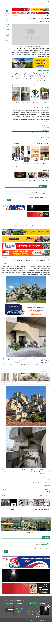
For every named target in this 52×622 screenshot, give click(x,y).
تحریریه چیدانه (43, 137)
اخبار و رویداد (46, 16)
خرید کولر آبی (46, 127)
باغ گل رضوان (46, 130)
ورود (37, 606)
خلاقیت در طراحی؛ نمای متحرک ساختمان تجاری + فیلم (6, 18)
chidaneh (19, 604)
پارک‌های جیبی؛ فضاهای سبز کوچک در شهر (6, 28)
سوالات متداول (43, 606)
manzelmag (9, 604)
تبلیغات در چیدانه (33, 603)
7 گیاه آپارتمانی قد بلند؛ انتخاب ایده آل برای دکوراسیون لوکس (7, 38)
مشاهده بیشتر (16, 86)
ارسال (9, 200)
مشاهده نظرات (14, 16)
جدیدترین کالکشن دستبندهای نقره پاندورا (40, 133)
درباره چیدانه (44, 603)
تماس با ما (39, 603)
